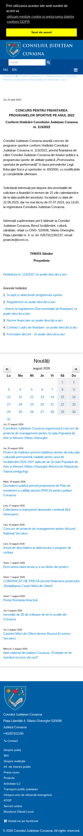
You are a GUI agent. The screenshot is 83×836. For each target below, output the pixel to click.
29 (62, 412)
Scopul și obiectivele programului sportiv (34, 295)
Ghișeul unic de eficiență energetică (28, 795)
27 (42, 412)
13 (42, 397)
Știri (6, 755)
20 (42, 404)
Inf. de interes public (17, 766)
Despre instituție (14, 761)
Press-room (11, 772)
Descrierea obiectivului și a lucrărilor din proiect (35, 567)
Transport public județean (21, 789)
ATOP (7, 800)
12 (31, 397)
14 (52, 397)
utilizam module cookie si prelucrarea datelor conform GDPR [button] (40, 19)
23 (74, 404)
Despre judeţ (12, 750)
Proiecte (24, 76)
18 (20, 404)
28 (52, 412)
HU (5, 69)
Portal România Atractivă (20, 600)
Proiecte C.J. (38, 76)
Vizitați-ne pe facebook (22, 821)
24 (8, 412)
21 (52, 404)
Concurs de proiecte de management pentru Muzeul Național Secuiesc (39, 531)
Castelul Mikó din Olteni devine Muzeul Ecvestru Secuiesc (36, 636)
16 (74, 397)
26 (31, 412)
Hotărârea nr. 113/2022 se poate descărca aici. (35, 274)
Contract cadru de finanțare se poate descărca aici (42, 327)
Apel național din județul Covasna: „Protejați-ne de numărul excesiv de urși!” (37, 655)
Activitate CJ (12, 783)
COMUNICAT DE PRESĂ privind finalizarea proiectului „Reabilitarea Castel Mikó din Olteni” (41, 583)
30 (74, 412)
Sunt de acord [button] (41, 32)
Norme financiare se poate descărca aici (35, 320)
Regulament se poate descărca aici (31, 302)
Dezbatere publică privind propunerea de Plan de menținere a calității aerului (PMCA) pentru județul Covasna (37, 490)
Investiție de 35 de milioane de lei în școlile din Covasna (35, 617)
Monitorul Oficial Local (18, 811)
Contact (12, 740)
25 (20, 412)
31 (8, 419)
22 (62, 404)
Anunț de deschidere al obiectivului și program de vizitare (37, 550)
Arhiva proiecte (55, 76)
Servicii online (13, 806)
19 (31, 404)
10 (8, 397)
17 (8, 404)
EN (14, 69)
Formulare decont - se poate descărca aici (36, 334)
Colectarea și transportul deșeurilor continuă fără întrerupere (36, 512)
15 (62, 397)
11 (20, 397)
